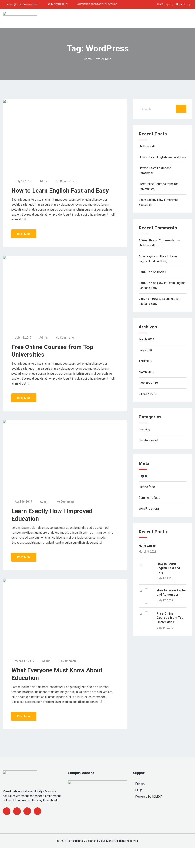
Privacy (140, 783)
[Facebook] (6, 811)
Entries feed (147, 487)
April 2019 (145, 361)
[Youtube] (27, 811)
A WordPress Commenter (157, 240)
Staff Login (163, 4)
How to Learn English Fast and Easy (60, 190)
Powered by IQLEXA (148, 796)
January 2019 (148, 394)
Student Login (183, 4)
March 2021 (146, 339)
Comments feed (149, 498)
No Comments (65, 181)
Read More (24, 234)
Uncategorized (148, 440)
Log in (143, 476)
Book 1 (161, 272)
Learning (144, 429)
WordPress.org (149, 508)
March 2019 (146, 372)
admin (43, 181)
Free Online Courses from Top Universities (170, 618)
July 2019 (145, 350)
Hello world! (147, 146)
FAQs (138, 790)
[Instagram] (37, 811)
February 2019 (148, 383)
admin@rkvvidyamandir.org (22, 4)
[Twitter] (17, 811)
